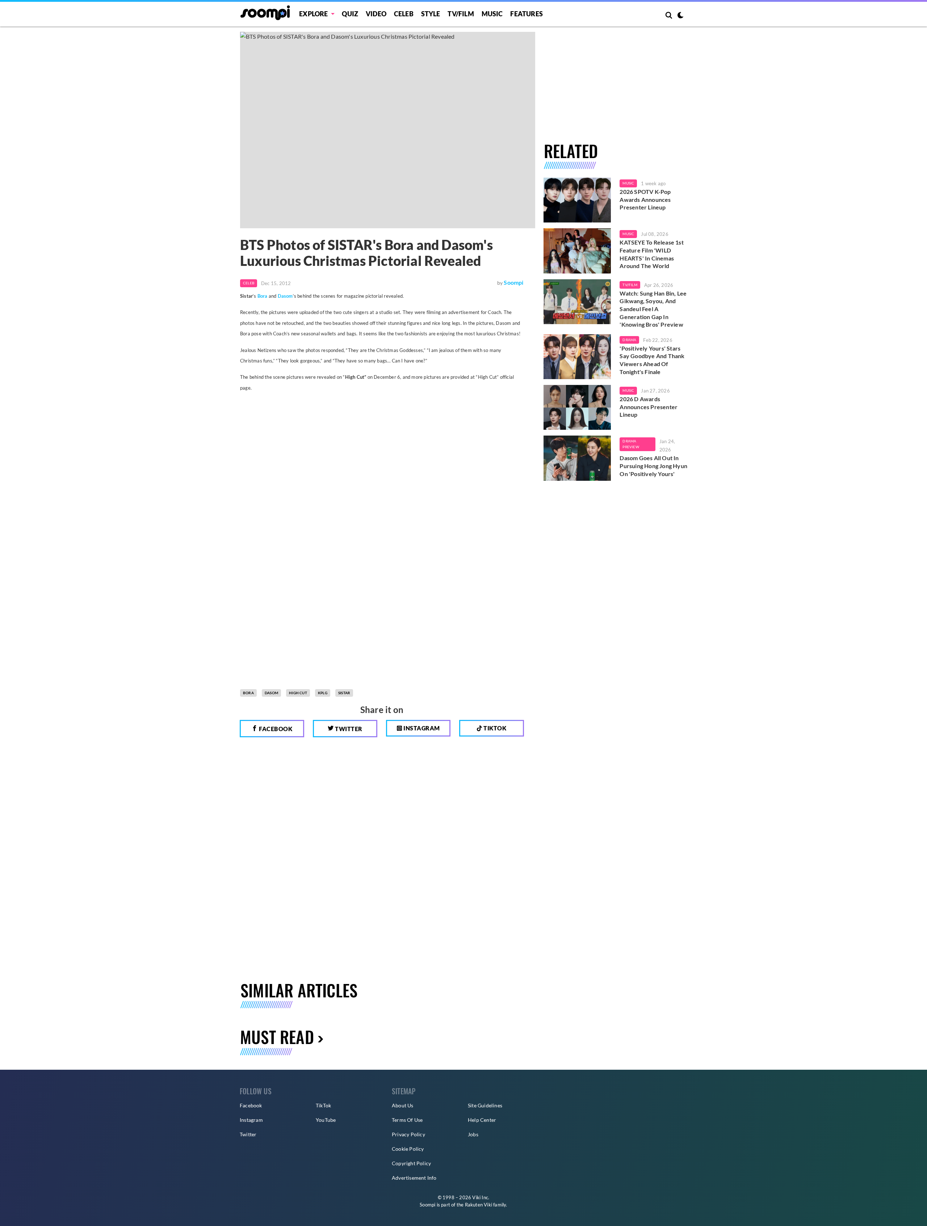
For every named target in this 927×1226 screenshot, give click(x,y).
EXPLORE (313, 14)
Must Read (277, 1037)
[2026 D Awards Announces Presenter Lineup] (577, 407)
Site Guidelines (485, 1105)
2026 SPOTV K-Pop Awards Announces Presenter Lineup (645, 199)
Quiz (350, 14)
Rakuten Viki (478, 1205)
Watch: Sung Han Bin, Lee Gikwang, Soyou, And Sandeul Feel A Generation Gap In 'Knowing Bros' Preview (653, 309)
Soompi (513, 282)
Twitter (348, 728)
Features (526, 14)
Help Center (482, 1120)
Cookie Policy (408, 1149)
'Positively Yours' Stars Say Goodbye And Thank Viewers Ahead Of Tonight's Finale (652, 360)
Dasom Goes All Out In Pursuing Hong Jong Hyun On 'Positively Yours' (653, 465)
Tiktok (494, 728)
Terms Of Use (407, 1120)
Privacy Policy (408, 1134)
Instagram (421, 728)
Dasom (285, 296)
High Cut (298, 693)
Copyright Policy (411, 1163)
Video (376, 14)
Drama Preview (630, 444)
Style (430, 14)
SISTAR (344, 693)
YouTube (326, 1120)
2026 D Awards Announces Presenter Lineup (649, 406)
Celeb (404, 14)
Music (492, 14)
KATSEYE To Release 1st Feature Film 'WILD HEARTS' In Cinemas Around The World (651, 254)
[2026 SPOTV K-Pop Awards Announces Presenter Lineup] (577, 200)
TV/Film (629, 285)
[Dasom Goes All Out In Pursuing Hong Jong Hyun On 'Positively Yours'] (577, 458)
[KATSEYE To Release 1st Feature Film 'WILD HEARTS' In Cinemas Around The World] (577, 250)
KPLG (322, 693)
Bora (262, 296)
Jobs (473, 1134)
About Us (403, 1105)
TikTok (323, 1105)
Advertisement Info (414, 1178)
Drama (629, 340)
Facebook (275, 728)
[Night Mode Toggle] (680, 15)
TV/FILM (461, 14)
